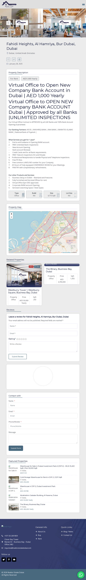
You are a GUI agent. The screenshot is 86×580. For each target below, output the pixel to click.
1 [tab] (40, 34)
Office (31, 267)
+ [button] (11, 214)
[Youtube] (14, 559)
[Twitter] (4, 559)
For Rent (37, 267)
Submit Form (16, 448)
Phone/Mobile (14, 422)
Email (11, 411)
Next (78, 23)
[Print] (19, 59)
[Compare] (14, 59)
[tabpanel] (21, 23)
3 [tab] (46, 34)
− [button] (11, 217)
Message (12, 432)
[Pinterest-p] (9, 559)
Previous (8, 23)
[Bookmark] (8, 59)
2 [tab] (43, 34)
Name (11, 401)
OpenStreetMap (66, 252)
